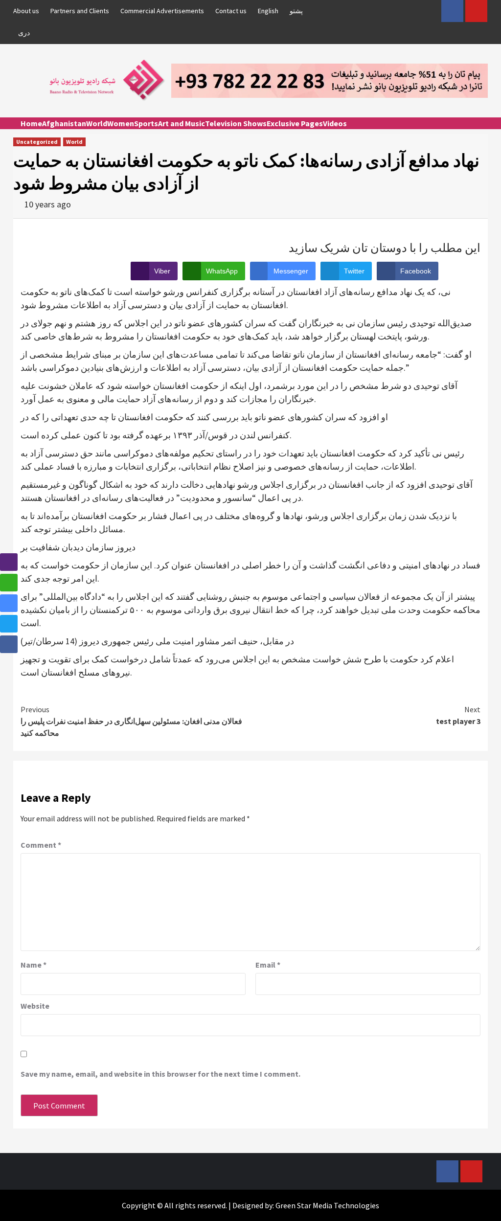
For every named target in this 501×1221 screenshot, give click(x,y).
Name (33, 965)
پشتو (296, 10)
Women (120, 123)
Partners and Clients (79, 10)
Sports (146, 123)
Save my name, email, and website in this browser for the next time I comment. (160, 1074)
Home (31, 123)
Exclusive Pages (295, 123)
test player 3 (458, 715)
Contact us (231, 10)
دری (24, 32)
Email (267, 965)
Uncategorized (37, 141)
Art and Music (181, 123)
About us (26, 10)
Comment (41, 845)
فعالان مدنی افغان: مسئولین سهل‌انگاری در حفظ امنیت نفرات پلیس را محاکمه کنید (131, 721)
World (96, 123)
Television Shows (236, 123)
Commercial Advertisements (162, 10)
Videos (335, 123)
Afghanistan (64, 123)
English (268, 10)
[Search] (482, 132)
